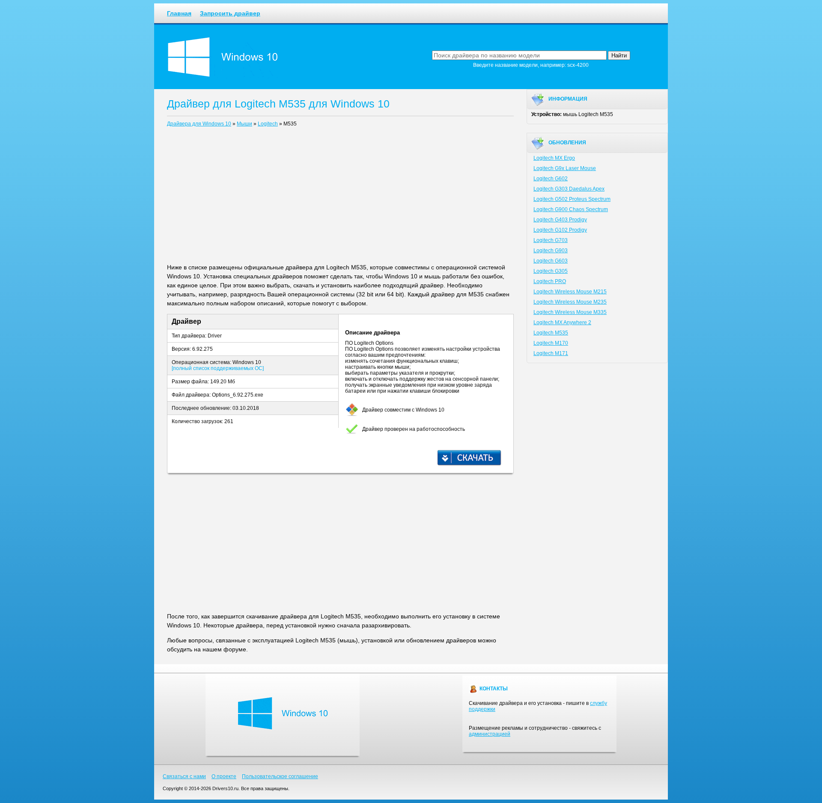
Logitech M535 (550, 333)
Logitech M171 (550, 353)
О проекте (223, 776)
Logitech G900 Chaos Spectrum (570, 209)
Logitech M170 (550, 343)
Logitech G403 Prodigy (560, 220)
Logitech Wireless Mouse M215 (570, 292)
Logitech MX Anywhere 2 (562, 322)
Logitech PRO (549, 281)
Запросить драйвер (230, 13)
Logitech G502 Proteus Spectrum (572, 199)
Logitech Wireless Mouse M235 (570, 302)
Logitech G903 (550, 251)
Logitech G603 (550, 261)
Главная (179, 13)
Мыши (244, 124)
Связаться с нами (184, 776)
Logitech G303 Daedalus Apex (569, 189)
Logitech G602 (550, 179)
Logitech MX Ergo (554, 158)
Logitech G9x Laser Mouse (564, 168)
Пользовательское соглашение (280, 776)
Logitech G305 (550, 271)
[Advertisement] (340, 197)
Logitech (268, 124)
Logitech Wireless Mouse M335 (570, 312)
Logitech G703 (550, 240)
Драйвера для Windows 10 (199, 124)
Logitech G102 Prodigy (560, 230)
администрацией (489, 734)
